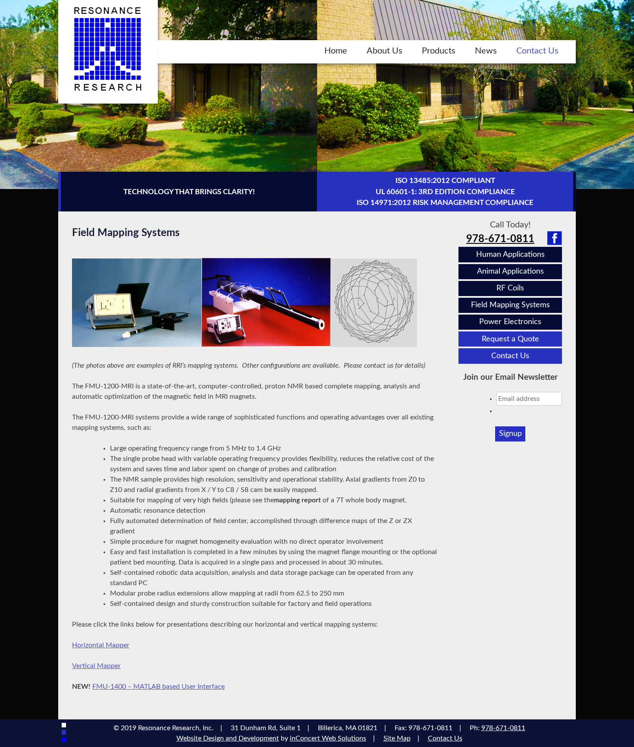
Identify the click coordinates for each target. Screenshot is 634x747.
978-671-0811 (500, 239)
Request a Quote (510, 339)
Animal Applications (510, 271)
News (486, 51)
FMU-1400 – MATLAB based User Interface (158, 686)
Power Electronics (510, 321)
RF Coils (510, 288)
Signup (510, 433)
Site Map (397, 738)
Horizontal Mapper (100, 645)
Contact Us (537, 51)
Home (335, 51)
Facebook (554, 238)
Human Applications (510, 254)
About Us (384, 51)
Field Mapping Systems (510, 305)
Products (438, 51)
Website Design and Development (227, 738)
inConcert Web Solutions (328, 738)
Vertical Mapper (96, 665)
